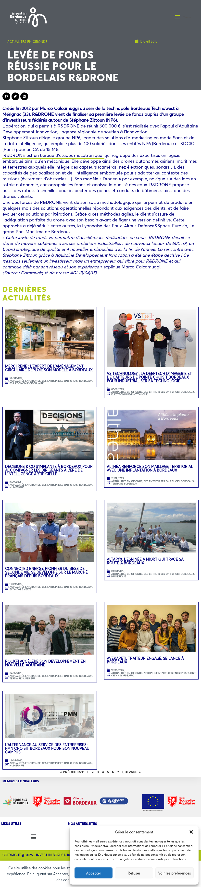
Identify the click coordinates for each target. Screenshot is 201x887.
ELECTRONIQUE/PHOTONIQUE (129, 394)
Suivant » (131, 772)
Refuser (134, 873)
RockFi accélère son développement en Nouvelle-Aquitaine (45, 663)
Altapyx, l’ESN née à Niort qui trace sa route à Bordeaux (145, 561)
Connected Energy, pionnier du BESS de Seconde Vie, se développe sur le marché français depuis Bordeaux (46, 572)
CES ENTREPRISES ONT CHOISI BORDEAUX (67, 380)
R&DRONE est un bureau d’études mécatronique (53, 155)
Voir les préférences (174, 873)
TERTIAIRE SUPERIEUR (124, 483)
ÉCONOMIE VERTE (20, 589)
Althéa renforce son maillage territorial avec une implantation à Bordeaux (150, 468)
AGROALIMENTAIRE (155, 673)
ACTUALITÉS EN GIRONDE (27, 41)
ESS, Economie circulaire (27, 383)
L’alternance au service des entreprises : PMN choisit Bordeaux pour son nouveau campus (47, 748)
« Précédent (72, 772)
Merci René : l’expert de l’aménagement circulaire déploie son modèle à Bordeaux (49, 368)
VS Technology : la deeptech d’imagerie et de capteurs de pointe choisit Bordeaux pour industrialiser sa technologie (149, 377)
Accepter (93, 873)
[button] (191, 831)
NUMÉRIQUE (17, 487)
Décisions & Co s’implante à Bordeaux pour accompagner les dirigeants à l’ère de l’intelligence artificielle (49, 470)
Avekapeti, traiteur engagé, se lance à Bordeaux (145, 660)
